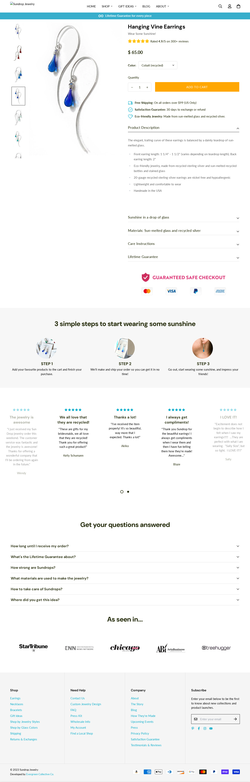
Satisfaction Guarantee (145, 739)
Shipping (15, 733)
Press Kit (76, 716)
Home (91, 6)
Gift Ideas (126, 6)
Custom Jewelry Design (86, 704)
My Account (78, 727)
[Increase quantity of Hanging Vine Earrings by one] (147, 87)
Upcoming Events (142, 721)
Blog (146, 6)
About (161, 6)
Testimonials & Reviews (146, 745)
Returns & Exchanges (23, 739)
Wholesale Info (80, 721)
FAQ (73, 710)
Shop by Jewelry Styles (25, 721)
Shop (106, 6)
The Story (137, 704)
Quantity (133, 77)
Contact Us (78, 698)
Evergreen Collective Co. (40, 774)
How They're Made (143, 716)
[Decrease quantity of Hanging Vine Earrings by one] (132, 87)
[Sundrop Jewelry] (26, 6)
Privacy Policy (140, 733)
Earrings (15, 698)
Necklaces (16, 704)
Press (134, 727)
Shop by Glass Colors (24, 727)
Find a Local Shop (82, 733)
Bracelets (16, 710)
